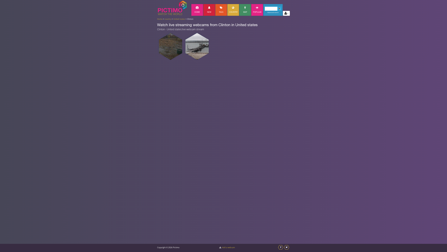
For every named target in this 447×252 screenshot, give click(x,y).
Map (245, 12)
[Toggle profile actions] (286, 13)
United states (179, 19)
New (209, 12)
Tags (221, 12)
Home (197, 12)
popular (257, 12)
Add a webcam (228, 247)
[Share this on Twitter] (287, 248)
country (167, 19)
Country (233, 12)
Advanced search (273, 12)
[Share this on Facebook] (281, 248)
